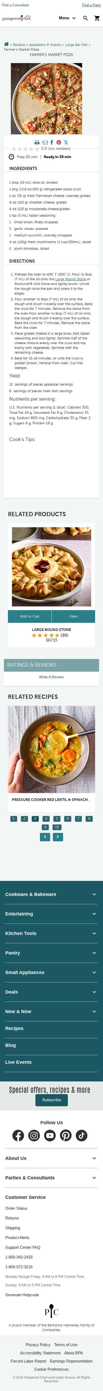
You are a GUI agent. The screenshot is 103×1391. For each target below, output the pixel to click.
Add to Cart (30, 616)
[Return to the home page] (6, 44)
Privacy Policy (38, 1344)
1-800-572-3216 (18, 1267)
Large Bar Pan (76, 45)
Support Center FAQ (22, 1247)
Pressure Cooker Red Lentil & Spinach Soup (55, 800)
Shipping (12, 1228)
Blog (10, 1045)
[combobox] (51, 894)
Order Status (16, 1208)
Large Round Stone (70, 279)
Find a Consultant (15, 5)
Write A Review (51, 677)
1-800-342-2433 (18, 1257)
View (73, 616)
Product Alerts (17, 1237)
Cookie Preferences (51, 1369)
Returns (12, 1218)
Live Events (18, 1062)
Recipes (19, 45)
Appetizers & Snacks (45, 45)
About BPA (73, 1353)
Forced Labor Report (28, 1361)
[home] (51, 1311)
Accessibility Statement (40, 1353)
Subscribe (52, 1100)
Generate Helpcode (22, 1295)
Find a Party (91, 5)
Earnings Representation (71, 1361)
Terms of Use (65, 1344)
